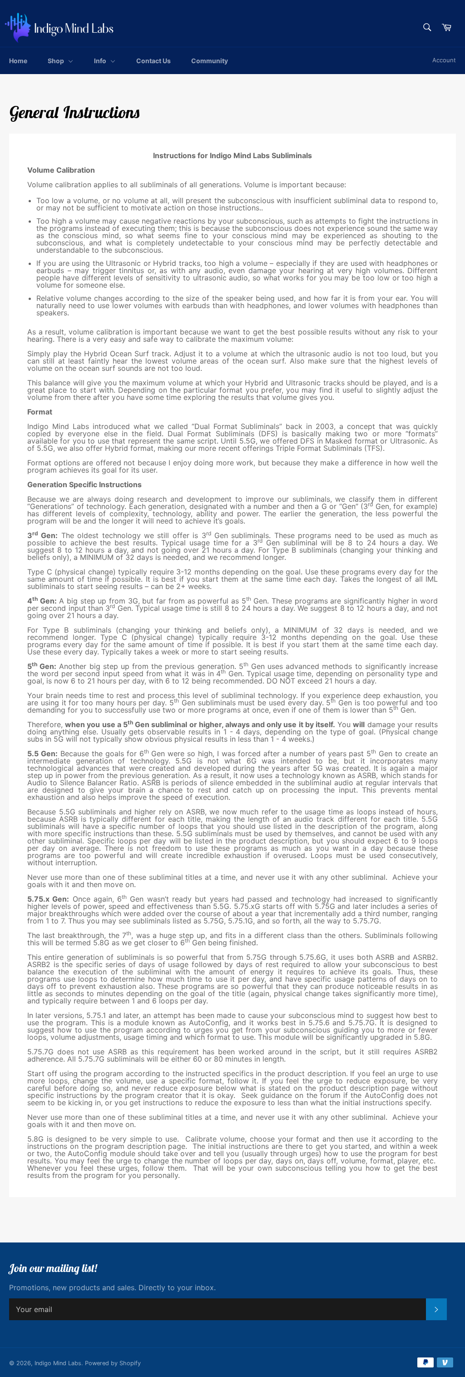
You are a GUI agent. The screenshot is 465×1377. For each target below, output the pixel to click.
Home (18, 61)
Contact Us (153, 61)
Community (209, 61)
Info (101, 61)
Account (444, 60)
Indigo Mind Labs (58, 1363)
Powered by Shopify (113, 1363)
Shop (56, 61)
